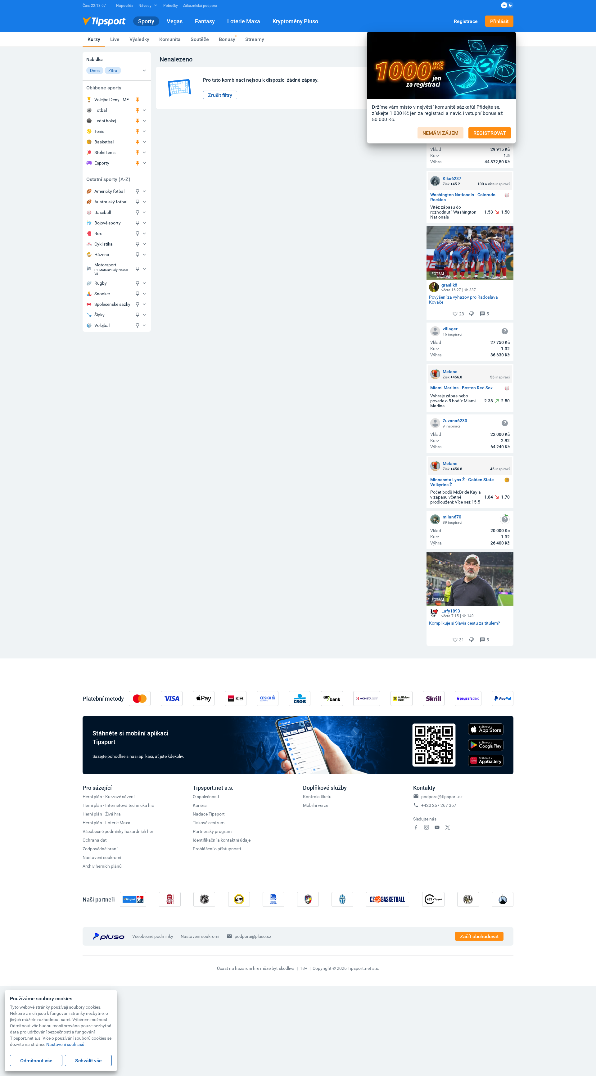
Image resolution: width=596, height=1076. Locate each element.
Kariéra (200, 805)
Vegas (175, 21)
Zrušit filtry (220, 95)
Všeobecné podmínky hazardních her (118, 831)
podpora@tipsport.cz (442, 796)
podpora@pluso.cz (253, 936)
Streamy (254, 39)
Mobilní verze (315, 805)
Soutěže (200, 39)
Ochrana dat (95, 840)
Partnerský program (212, 831)
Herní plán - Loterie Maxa (106, 822)
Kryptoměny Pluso (295, 21)
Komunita (170, 39)
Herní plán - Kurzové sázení (108, 796)
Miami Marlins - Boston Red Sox (461, 388)
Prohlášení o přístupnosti (217, 849)
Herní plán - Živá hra (102, 814)
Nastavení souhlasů (65, 1044)
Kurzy (94, 39)
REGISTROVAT (489, 132)
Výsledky (139, 39)
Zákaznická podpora (200, 5)
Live (115, 39)
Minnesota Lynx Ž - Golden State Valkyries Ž (462, 482)
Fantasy (205, 21)
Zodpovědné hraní (100, 849)
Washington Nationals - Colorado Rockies (462, 197)
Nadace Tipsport (209, 814)
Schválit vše (88, 1060)
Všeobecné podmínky (152, 936)
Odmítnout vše (36, 1060)
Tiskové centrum (208, 822)
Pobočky (170, 5)
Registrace (466, 21)
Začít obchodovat (479, 936)
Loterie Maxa (243, 21)
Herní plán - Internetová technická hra (119, 805)
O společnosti (206, 796)
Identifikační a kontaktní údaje (222, 840)
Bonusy (227, 39)
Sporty (146, 21)
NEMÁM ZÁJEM (440, 132)
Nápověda (124, 5)
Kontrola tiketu (317, 796)
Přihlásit (499, 21)
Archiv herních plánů (102, 866)
